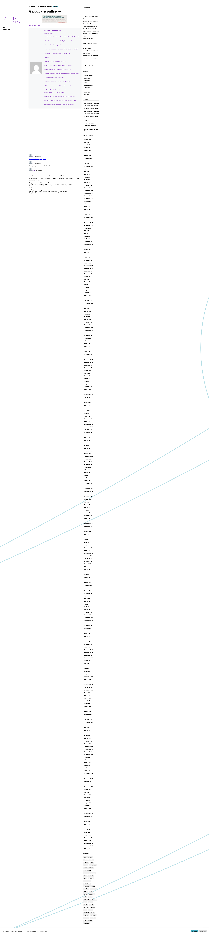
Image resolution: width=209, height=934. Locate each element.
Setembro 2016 (88, 432)
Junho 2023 (87, 233)
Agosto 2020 (87, 306)
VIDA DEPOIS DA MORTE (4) (91, 108)
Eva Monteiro (87, 78)
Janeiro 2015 (87, 486)
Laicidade (86, 899)
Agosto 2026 (87, 139)
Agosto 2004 (87, 821)
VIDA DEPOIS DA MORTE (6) (91, 103)
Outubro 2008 (88, 687)
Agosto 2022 (87, 249)
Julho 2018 (87, 373)
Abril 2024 (87, 212)
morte (85, 904)
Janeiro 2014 (87, 518)
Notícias (86, 907)
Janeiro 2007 (87, 743)
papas (90, 910)
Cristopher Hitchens (89, 873)
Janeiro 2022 (87, 263)
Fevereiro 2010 (88, 644)
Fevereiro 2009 (88, 676)
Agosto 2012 (87, 563)
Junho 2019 (87, 343)
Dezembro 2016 (88, 424)
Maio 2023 (87, 236)
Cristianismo (87, 870)
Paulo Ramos (87, 89)
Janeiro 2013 (87, 550)
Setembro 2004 (88, 819)
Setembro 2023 (88, 225)
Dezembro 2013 (88, 521)
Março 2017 (87, 416)
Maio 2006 (87, 765)
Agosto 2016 (87, 435)
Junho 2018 (87, 375)
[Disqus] (55, 131)
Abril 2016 (86, 445)
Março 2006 (87, 770)
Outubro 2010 (88, 623)
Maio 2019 (86, 346)
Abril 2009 (87, 671)
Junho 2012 (87, 569)
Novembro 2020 (88, 298)
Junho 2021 (87, 281)
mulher (91, 904)
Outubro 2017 (88, 397)
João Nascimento (88, 82)
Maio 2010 (87, 636)
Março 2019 (87, 351)
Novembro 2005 (88, 781)
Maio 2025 (87, 177)
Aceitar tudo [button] (194, 931)
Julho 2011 (87, 598)
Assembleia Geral (88, 859)
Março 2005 (87, 802)
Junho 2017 (87, 408)
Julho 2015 (87, 470)
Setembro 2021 (88, 273)
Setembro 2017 (88, 400)
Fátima (93, 886)
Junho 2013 (87, 537)
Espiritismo (87, 881)
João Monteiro (87, 80)
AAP (4, 27)
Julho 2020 (87, 308)
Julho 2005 (87, 792)
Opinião (93, 907)
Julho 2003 (87, 848)
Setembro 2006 (88, 754)
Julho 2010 (87, 631)
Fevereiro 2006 (88, 773)
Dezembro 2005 (88, 778)
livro (85, 902)
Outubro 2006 (88, 751)
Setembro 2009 (88, 658)
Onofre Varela (87, 87)
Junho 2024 (87, 206)
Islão (85, 896)
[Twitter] (89, 65)
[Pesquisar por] (97, 7)
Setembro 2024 (88, 198)
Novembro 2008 (88, 684)
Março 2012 (87, 577)
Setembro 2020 (88, 303)
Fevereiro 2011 (88, 612)
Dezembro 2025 (88, 158)
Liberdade (93, 899)
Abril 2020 (87, 316)
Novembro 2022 (88, 244)
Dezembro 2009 (88, 649)
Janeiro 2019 (87, 357)
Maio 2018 (87, 378)
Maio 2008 (87, 700)
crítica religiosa (88, 875)
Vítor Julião (86, 94)
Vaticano (86, 923)
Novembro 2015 (88, 459)
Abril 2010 (86, 639)
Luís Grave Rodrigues (88, 85)
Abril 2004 (87, 832)
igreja (85, 894)
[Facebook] (85, 65)
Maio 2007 (87, 733)
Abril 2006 (87, 768)
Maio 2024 (87, 209)
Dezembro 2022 (88, 241)
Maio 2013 (86, 539)
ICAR (91, 891)
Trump (90, 920)
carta (85, 865)
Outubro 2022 (88, 247)
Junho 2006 (87, 762)
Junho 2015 (87, 472)
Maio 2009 (87, 668)
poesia (93, 912)
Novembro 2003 (88, 846)
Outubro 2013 (88, 526)
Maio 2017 (86, 410)
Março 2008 (87, 706)
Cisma (85, 867)
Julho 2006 (87, 760)
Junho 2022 (87, 255)
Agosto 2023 (87, 228)
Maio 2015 (86, 475)
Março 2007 (87, 738)
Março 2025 (87, 182)
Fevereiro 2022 (88, 260)
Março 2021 (87, 290)
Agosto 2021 (87, 276)
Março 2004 (87, 835)
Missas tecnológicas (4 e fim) (91, 130)
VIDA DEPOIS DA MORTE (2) (91, 113)
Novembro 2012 (88, 555)
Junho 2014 (87, 504)
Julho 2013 (87, 534)
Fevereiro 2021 (88, 292)
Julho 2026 (87, 142)
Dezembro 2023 (88, 222)
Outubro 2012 (88, 558)
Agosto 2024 (87, 201)
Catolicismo (92, 865)
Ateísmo (86, 862)
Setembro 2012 (88, 561)
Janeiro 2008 (87, 711)
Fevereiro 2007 (88, 741)
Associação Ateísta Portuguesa (90, 58)
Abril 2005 (87, 800)
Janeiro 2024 (87, 220)
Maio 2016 (86, 443)
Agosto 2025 (87, 169)
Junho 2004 (87, 827)
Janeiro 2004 (87, 840)
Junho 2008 (87, 698)
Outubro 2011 (87, 590)
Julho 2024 (87, 204)
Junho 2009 (87, 666)
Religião (86, 918)
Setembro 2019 (88, 335)
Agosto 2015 (87, 467)
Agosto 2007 (87, 725)
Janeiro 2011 (87, 614)
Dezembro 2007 (88, 714)
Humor (85, 891)
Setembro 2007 (88, 722)
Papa (85, 910)
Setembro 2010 (88, 625)
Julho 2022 (87, 252)
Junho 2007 (87, 730)
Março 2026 (87, 150)
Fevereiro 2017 (88, 418)
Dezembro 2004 (88, 811)
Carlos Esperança (52, 31)
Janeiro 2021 (87, 295)
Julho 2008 (87, 695)
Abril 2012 (86, 574)
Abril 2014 (86, 510)
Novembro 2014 (88, 491)
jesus (90, 896)
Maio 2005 (87, 797)
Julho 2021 (87, 279)
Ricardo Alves (87, 92)
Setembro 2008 (88, 690)
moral (90, 902)
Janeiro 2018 (87, 389)
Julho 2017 (87, 405)
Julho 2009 (87, 663)
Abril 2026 (87, 147)
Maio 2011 (86, 604)
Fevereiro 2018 (88, 386)
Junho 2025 (87, 174)
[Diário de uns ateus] (11, 13)
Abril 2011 (86, 606)
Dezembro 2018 (88, 359)
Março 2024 (87, 214)
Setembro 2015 (88, 464)
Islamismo (55, 6)
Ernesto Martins (88, 75)
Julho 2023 (87, 230)
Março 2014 (87, 512)
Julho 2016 (87, 437)
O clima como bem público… (89, 119)
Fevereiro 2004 (88, 837)
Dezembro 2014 (88, 488)
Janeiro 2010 (87, 647)
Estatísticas (87, 883)
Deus (85, 878)
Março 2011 (87, 609)
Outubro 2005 (88, 784)
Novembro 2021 (88, 268)
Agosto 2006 (87, 757)
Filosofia (86, 886)
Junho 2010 (87, 633)
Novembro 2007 (88, 717)
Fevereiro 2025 (88, 185)
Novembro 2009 (88, 652)
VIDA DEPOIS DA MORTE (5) (91, 105)
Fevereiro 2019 (88, 354)
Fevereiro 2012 (88, 580)
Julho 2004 (87, 824)
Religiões (92, 918)
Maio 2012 (86, 572)
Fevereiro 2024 (88, 217)
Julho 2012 (87, 566)
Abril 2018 (86, 381)
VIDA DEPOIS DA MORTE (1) (91, 116)
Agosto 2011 (87, 596)
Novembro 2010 (88, 620)
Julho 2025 (87, 171)
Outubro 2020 (88, 300)
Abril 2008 (87, 703)
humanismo (93, 889)
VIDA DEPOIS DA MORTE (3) (91, 111)
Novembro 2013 (88, 523)
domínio (91, 878)
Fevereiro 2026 (88, 153)
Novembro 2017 (88, 394)
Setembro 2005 (88, 786)
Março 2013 (87, 545)
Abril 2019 (86, 349)
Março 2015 (87, 480)
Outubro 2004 (88, 816)
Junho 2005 (87, 794)
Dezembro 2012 (88, 553)
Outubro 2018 (88, 365)
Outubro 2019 (88, 333)
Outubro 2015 (88, 461)
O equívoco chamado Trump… (90, 126)
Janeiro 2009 (87, 679)
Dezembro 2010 (88, 617)
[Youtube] (92, 65)
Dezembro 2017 (88, 392)
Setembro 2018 (88, 367)
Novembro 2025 (88, 161)
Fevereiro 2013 (88, 547)
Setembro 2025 (88, 166)
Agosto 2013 (87, 531)
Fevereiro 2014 (88, 515)
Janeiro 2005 (87, 808)
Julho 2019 (87, 341)
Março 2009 (87, 674)
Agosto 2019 (87, 338)
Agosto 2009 (87, 660)
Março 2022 (87, 257)
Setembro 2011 (88, 593)
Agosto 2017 (87, 402)
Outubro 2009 (88, 655)
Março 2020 (87, 319)
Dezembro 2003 (88, 843)
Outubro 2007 (88, 719)
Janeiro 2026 (87, 155)
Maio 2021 (86, 284)
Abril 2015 (86, 478)
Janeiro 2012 (87, 582)
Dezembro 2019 (88, 327)
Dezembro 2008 (88, 682)
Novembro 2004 (88, 813)
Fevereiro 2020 (88, 322)
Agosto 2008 (87, 692)
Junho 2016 (87, 440)
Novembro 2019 (88, 330)
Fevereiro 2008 (88, 709)
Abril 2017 (86, 413)
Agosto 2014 (87, 499)
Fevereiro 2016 (88, 451)
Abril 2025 (87, 179)
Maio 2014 (87, 507)
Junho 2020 (87, 311)
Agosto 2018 (87, 370)
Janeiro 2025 (87, 187)
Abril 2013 (86, 542)
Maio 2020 (87, 314)
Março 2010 (87, 641)
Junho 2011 (87, 601)
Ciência (91, 867)
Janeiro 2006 (87, 776)
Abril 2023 (87, 239)
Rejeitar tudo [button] (203, 931)
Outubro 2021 (88, 271)
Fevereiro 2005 (88, 805)
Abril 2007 (87, 735)
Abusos (90, 857)
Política (86, 915)
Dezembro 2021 (88, 265)
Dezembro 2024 (88, 190)
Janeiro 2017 (87, 421)
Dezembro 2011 (88, 585)
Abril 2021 (86, 287)
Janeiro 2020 (87, 324)
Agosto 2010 (87, 628)
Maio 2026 (87, 144)
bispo (91, 862)
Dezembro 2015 (88, 456)
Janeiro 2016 (87, 453)
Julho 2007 (87, 727)
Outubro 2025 (88, 163)
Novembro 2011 (88, 588)
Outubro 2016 (88, 429)
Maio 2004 (87, 829)
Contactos (7, 30)
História (86, 889)
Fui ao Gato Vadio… (89, 123)
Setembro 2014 (88, 496)
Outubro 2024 (88, 195)
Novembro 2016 (88, 427)
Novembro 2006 (88, 749)
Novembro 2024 (88, 193)
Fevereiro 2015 (88, 483)
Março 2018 (87, 384)
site (85, 920)
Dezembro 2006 (88, 746)
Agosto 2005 (87, 789)
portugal (93, 915)
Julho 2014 (87, 502)
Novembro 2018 (88, 362)
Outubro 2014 (88, 494)
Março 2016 (87, 448)
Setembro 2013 (88, 529)
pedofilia (86, 912)
